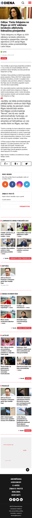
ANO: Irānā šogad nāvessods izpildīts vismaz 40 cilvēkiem (8, 418)
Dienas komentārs (10, 294)
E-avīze (16, 485)
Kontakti (16, 495)
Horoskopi (16, 482)
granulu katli (8, 460)
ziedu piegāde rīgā (8, 444)
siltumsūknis (21, 462)
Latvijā (3, 58)
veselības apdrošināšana (14, 454)
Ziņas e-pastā (16, 489)
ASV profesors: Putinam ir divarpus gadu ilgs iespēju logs (7, 280)
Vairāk (7, 258)
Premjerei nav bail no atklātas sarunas (24, 250)
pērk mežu (15, 445)
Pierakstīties (25, 206)
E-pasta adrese (6, 199)
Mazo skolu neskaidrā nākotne (7, 321)
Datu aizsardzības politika (16, 511)
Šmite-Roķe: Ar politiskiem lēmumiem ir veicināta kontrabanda (6, 370)
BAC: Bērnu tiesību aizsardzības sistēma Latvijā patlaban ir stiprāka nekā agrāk (7, 350)
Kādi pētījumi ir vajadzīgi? (7, 306)
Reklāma (16, 492)
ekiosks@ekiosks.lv (16, 515)
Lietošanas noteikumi (16, 508)
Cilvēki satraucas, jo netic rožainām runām (8, 234)
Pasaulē (5, 386)
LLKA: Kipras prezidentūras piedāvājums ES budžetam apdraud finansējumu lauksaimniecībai (23, 421)
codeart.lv (19, 513)
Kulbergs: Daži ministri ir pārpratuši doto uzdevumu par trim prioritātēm (24, 350)
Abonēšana (16, 479)
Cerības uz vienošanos (23, 306)
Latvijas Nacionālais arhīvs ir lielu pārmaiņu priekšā (8, 250)
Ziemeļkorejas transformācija (22, 321)
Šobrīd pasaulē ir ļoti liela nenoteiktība (24, 368)
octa (24, 450)
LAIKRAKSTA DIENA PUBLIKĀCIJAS (15, 221)
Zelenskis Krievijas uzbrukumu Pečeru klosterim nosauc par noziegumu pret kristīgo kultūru (23, 401)
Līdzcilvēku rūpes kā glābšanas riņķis (24, 234)
